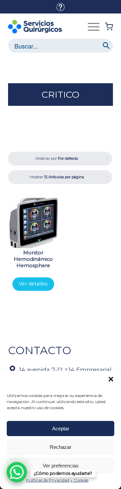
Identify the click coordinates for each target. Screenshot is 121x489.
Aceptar (60, 428)
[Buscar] (106, 46)
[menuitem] (60, 7)
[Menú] (93, 26)
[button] (111, 379)
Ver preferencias (61, 465)
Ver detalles (33, 284)
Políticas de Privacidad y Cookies (57, 480)
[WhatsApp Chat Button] (17, 472)
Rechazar (60, 447)
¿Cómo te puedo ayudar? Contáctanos (60, 7)
